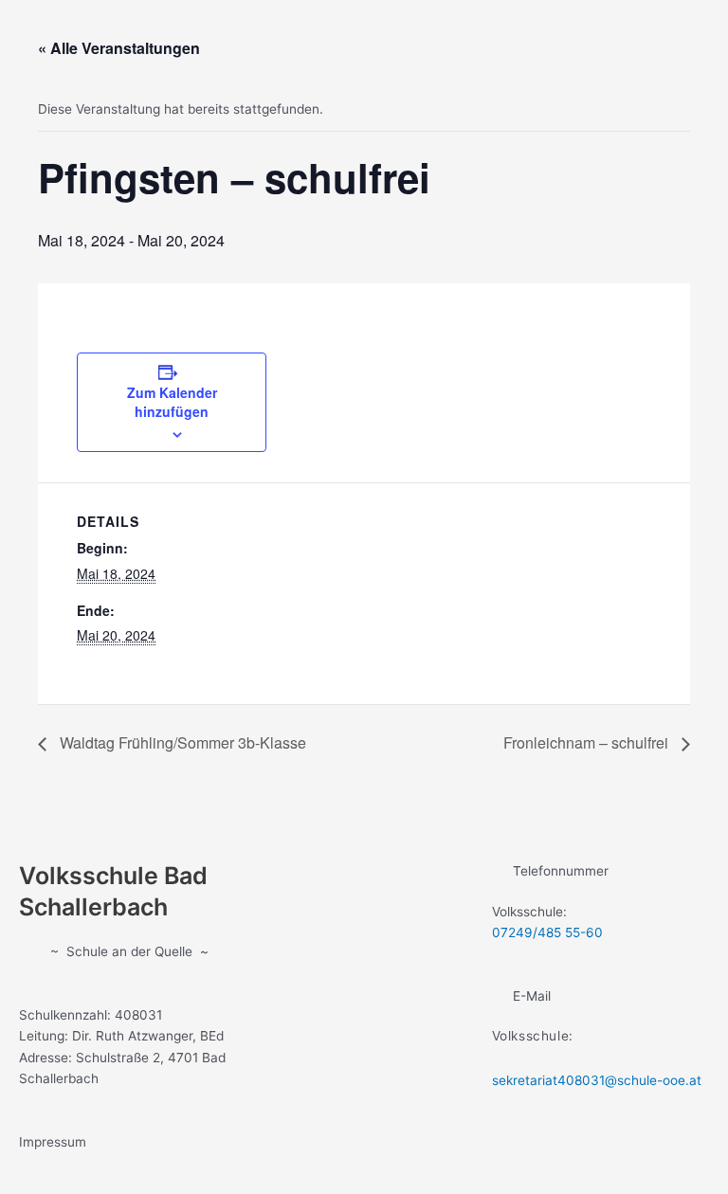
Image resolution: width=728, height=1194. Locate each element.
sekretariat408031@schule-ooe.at (596, 1080)
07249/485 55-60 (547, 932)
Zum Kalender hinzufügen (172, 402)
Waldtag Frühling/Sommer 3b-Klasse (181, 742)
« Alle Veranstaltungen (119, 48)
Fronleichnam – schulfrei (587, 742)
